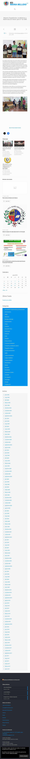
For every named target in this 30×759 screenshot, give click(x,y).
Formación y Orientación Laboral (11, 345)
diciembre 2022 (8, 497)
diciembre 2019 (8, 589)
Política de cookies (13, 753)
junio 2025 (7, 421)
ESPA (6, 336)
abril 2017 (7, 661)
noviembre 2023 (8, 471)
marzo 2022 (7, 521)
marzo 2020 (7, 582)
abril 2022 (7, 518)
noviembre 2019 (8, 592)
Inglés (6, 353)
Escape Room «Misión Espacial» (10, 696)
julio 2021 (7, 539)
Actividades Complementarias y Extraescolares (15, 309)
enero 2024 (7, 466)
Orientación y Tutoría (9, 372)
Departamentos (8, 321)
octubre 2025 (7, 413)
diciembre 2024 (8, 437)
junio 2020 (7, 574)
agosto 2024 (7, 447)
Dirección (7, 326)
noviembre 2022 (8, 500)
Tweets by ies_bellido (7, 300)
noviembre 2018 (8, 618)
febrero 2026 (7, 402)
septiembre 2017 (8, 653)
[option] (15, 104)
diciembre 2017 (8, 645)
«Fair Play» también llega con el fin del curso (7, 149)
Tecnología (7, 379)
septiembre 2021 (8, 537)
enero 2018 (7, 642)
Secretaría (7, 374)
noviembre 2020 (8, 560)
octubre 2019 (7, 595)
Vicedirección (8, 384)
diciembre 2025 (8, 408)
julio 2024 (7, 450)
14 (15, 283)
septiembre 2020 (8, 566)
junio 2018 (7, 629)
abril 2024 (7, 458)
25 (4, 287)
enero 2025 (7, 434)
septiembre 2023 (8, 476)
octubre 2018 (7, 621)
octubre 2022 (7, 502)
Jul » (6, 290)
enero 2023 (7, 495)
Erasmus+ (7, 333)
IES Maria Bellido (20, 33)
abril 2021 (7, 547)
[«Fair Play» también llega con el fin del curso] (8, 143)
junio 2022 (7, 513)
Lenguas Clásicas (8, 360)
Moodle (4, 717)
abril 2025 (7, 426)
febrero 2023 (7, 492)
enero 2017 (7, 669)
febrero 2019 (7, 613)
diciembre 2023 (8, 468)
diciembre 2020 (8, 558)
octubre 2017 (7, 650)
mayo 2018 (7, 632)
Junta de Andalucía (6, 705)
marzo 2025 (7, 429)
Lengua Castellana (9, 357)
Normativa (7, 367)
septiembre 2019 (8, 597)
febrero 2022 (7, 524)
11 (4, 283)
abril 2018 (7, 634)
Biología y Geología (9, 319)
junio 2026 (7, 394)
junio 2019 (7, 603)
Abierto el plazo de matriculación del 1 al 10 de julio (13, 231)
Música (6, 365)
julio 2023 (7, 479)
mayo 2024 (7, 455)
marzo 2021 (7, 550)
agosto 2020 (7, 568)
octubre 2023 (7, 473)
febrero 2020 (7, 584)
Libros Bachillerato (7, 687)
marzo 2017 (7, 663)
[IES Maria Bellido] (15, 3)
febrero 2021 (7, 553)
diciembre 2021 (8, 529)
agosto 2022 (7, 508)
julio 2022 (7, 510)
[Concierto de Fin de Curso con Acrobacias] (19, 143)
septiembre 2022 (8, 505)
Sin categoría (7, 377)
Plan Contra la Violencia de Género (10, 197)
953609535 (4, 733)
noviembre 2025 (8, 410)
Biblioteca (7, 316)
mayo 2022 (7, 516)
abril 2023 (7, 487)
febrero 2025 (7, 431)
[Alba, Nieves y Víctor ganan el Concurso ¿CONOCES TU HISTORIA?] (8, 160)
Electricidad (7, 331)
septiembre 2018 (8, 624)
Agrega (4, 725)
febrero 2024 (7, 463)
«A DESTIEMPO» (7, 692)
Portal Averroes (5, 720)
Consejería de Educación (7, 707)
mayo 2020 (7, 576)
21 (15, 285)
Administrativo (8, 311)
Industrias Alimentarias (9, 350)
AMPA (6, 314)
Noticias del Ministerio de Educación (12, 679)
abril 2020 (7, 579)
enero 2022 (7, 526)
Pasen (3, 715)
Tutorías (6, 382)
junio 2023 (7, 481)
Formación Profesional (9, 343)
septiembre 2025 (8, 415)
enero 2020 (7, 587)
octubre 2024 (7, 442)
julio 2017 (7, 655)
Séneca (4, 712)
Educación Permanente (7, 710)
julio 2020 (7, 571)
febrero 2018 (7, 640)
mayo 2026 (7, 397)
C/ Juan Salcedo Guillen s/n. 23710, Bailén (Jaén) (12, 732)
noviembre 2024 (8, 439)
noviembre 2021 (8, 531)
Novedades (7, 369)
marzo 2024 (7, 460)
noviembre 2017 (8, 647)
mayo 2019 (7, 605)
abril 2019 (7, 608)
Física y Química (8, 340)
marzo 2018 (7, 637)
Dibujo (6, 324)
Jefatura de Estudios (9, 355)
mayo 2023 (7, 484)
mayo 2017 (7, 658)
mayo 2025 (7, 423)
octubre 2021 (7, 534)
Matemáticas (7, 362)
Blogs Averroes (5, 722)
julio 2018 (7, 626)
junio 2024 (7, 452)
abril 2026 (7, 400)
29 (18, 287)
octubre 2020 (7, 563)
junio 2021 (7, 542)
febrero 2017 (7, 666)
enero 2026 (7, 405)
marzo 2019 (7, 611)
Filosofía (7, 338)
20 (11, 285)
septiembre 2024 (8, 444)
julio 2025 (7, 418)
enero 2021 (7, 555)
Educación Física (8, 328)
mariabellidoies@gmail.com (8, 735)
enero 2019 (7, 616)
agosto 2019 (7, 600)
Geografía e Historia (9, 348)
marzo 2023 (7, 489)
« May (3, 290)
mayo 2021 (7, 545)
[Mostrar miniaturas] (15, 127)
